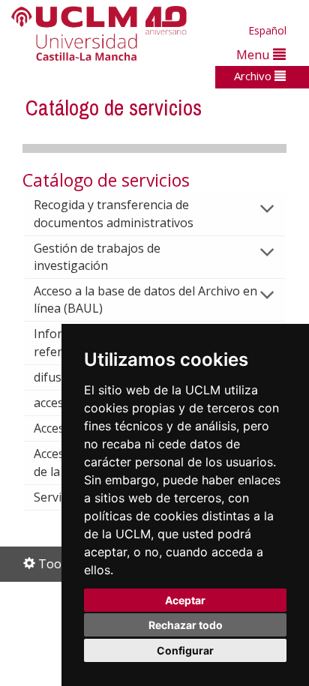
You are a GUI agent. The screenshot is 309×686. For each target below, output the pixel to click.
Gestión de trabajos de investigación (97, 257)
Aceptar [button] (185, 600)
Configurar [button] (185, 650)
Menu (254, 54)
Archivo (254, 75)
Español (267, 30)
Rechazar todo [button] (185, 625)
